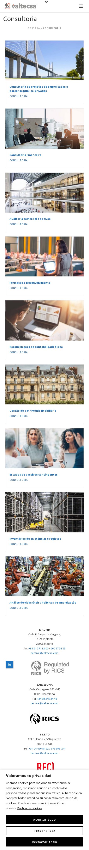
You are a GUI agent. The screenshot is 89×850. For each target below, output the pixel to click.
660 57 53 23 (58, 648)
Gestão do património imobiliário (33, 410)
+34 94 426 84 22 (39, 748)
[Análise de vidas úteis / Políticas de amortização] (53, 576)
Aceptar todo (44, 819)
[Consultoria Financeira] (53, 128)
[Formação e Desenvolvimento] (53, 256)
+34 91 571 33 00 (38, 648)
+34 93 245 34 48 (47, 699)
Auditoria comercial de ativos (30, 219)
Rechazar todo (44, 842)
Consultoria (19, 96)
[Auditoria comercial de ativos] (53, 192)
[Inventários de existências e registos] (53, 512)
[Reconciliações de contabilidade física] (53, 320)
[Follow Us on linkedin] (9, 664)
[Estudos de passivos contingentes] (53, 448)
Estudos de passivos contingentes (34, 474)
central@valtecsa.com (44, 653)
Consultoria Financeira (25, 155)
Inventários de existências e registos (35, 538)
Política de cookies (29, 808)
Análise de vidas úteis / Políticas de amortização (43, 602)
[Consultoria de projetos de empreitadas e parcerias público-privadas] (53, 60)
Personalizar (44, 831)
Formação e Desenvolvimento (30, 283)
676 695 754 (58, 748)
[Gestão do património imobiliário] (53, 384)
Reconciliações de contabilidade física (36, 347)
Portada (34, 28)
